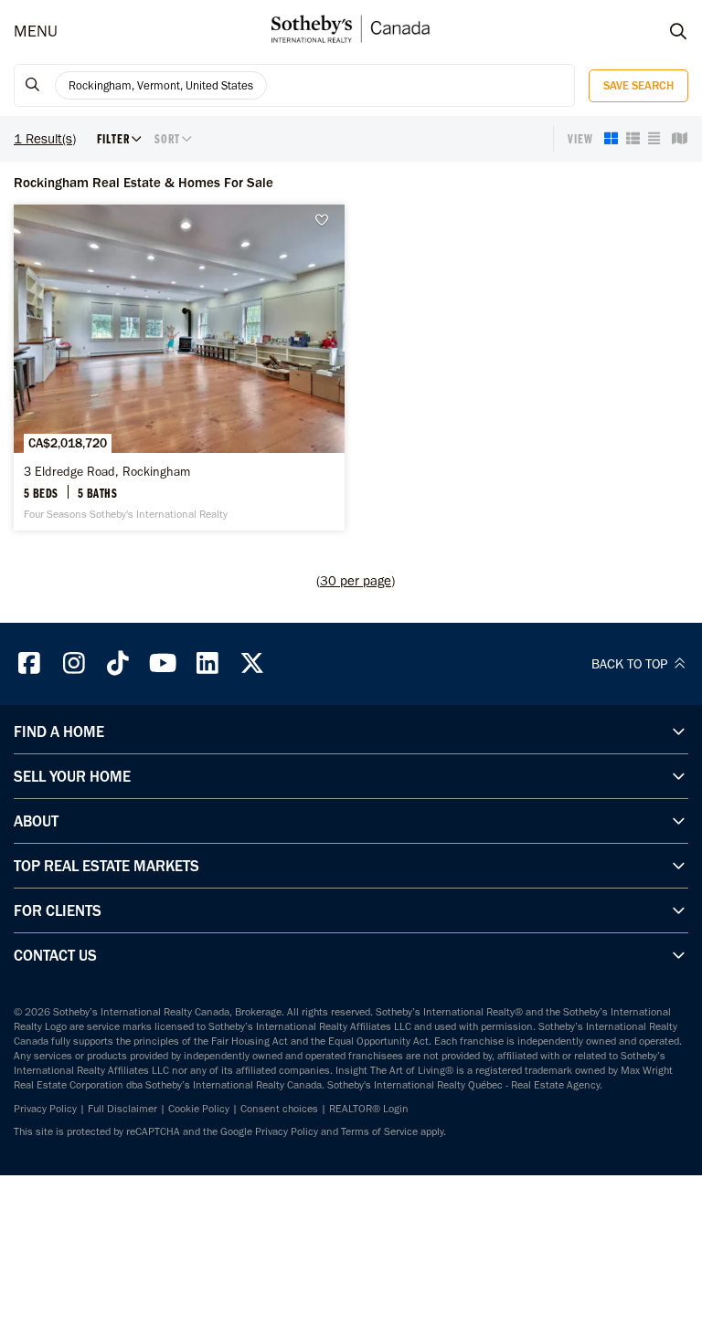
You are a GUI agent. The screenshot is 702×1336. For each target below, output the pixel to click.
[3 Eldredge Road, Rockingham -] (179, 368)
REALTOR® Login (369, 1108)
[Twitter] (252, 663)
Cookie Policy (198, 1108)
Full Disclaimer (122, 1108)
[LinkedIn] (207, 663)
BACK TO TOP (631, 664)
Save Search (638, 85)
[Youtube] (162, 663)
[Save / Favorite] (326, 220)
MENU (36, 31)
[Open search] (660, 32)
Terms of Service (379, 1131)
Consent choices (279, 1108)
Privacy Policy (45, 1108)
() (355, 581)
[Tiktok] (118, 663)
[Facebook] (29, 663)
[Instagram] (74, 663)
